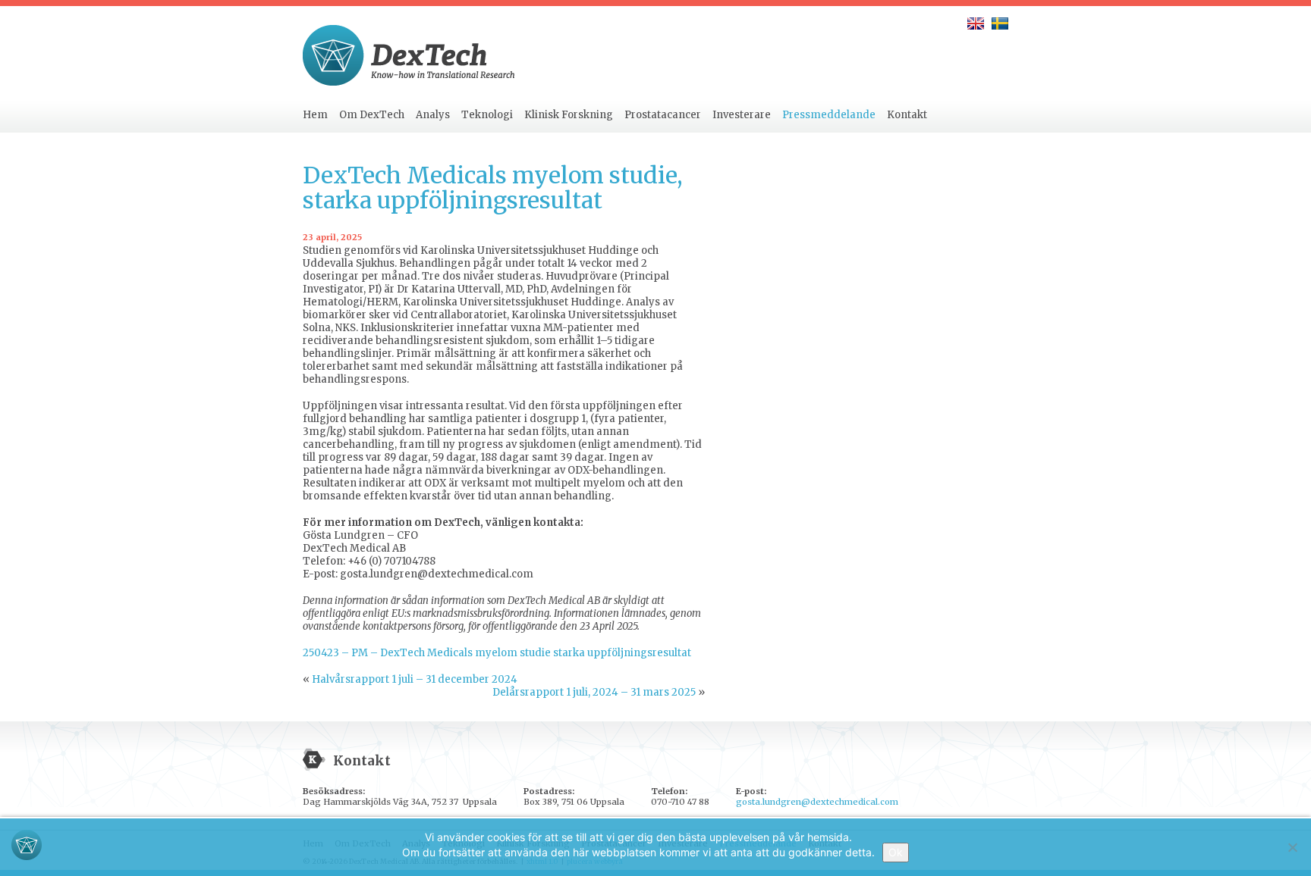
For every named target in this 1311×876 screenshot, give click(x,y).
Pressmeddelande (829, 114)
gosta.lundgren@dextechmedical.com (817, 801)
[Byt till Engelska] (975, 23)
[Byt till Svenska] (1000, 23)
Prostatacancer (662, 114)
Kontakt (907, 114)
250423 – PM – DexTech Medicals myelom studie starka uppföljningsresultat (497, 652)
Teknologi (487, 114)
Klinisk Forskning (568, 114)
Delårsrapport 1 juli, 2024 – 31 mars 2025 (594, 692)
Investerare (741, 114)
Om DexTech (371, 114)
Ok (895, 852)
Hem (315, 114)
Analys (433, 114)
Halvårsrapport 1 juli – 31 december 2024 (414, 679)
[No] (1292, 847)
